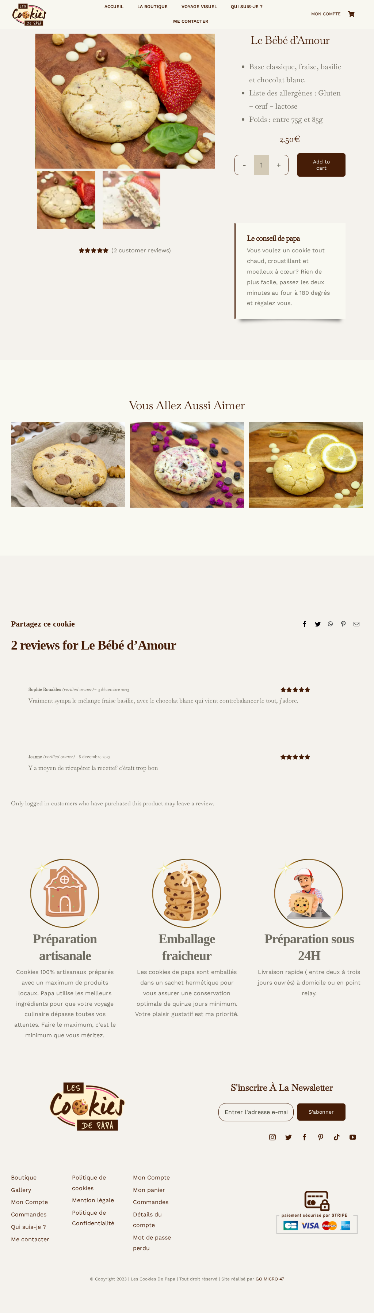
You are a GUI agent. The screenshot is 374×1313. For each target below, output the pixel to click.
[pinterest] (320, 1137)
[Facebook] (304, 624)
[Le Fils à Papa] (68, 465)
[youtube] (353, 1137)
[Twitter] (317, 624)
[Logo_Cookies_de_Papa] (29, 5)
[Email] (356, 624)
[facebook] (304, 1137)
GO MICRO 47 (270, 1279)
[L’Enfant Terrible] (306, 465)
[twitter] (288, 1137)
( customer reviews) (141, 250)
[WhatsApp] (330, 624)
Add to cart (321, 165)
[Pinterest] (343, 624)
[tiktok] (337, 1137)
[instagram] (272, 1137)
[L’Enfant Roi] (187, 465)
